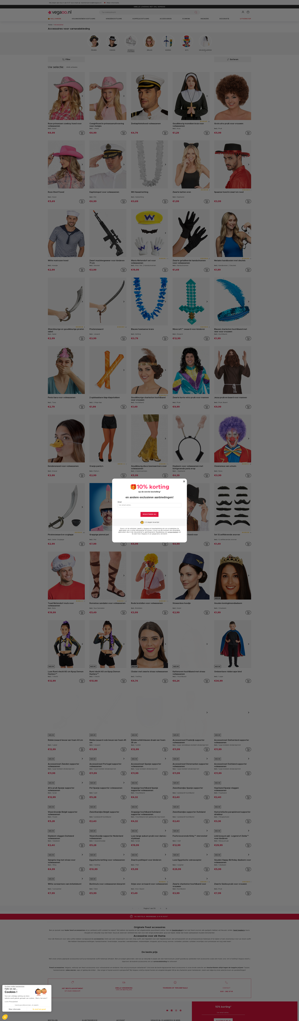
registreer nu (149, 514)
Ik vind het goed (39, 1009)
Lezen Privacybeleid (11, 1002)
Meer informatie (14, 1009)
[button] (5, 1017)
